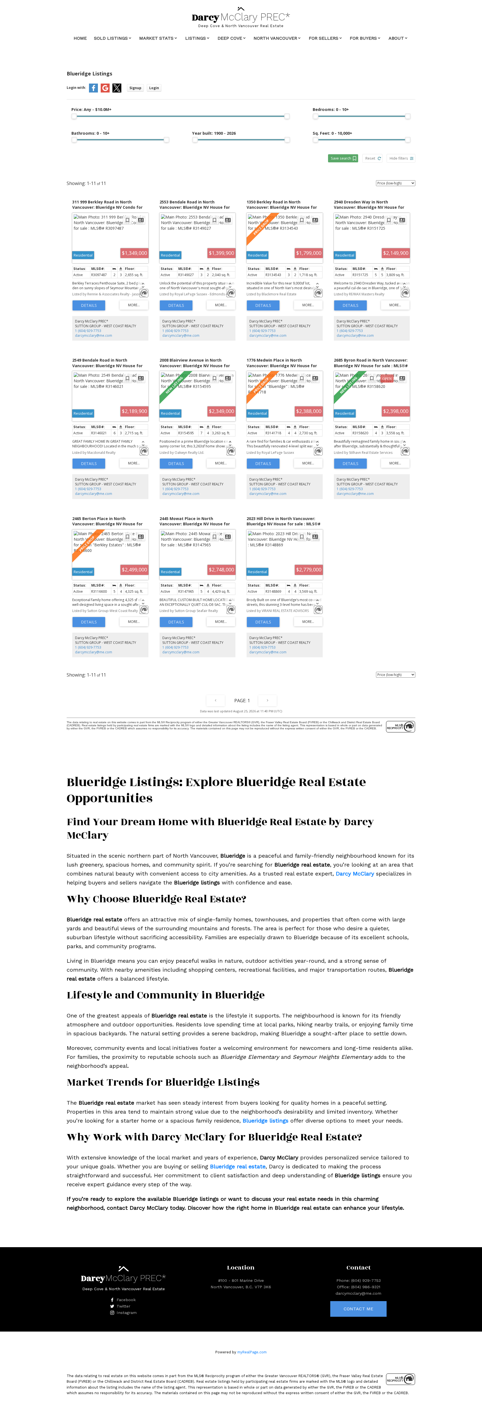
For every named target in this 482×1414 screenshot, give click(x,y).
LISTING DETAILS (89, 305)
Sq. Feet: (332, 133)
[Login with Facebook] (93, 91)
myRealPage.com (252, 1352)
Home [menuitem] (80, 38)
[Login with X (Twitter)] (116, 91)
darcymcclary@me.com (93, 335)
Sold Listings (111, 38)
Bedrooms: (331, 109)
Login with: (76, 87)
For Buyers (363, 38)
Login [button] (154, 88)
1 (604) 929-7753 (88, 330)
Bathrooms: (90, 133)
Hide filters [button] (399, 158)
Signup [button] (135, 88)
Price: (91, 109)
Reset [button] (370, 158)
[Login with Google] (105, 91)
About (396, 38)
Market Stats (156, 38)
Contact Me (358, 1308)
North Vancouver (275, 38)
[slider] (74, 116)
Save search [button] (341, 158)
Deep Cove (230, 38)
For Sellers (323, 38)
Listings (195, 38)
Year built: (214, 133)
